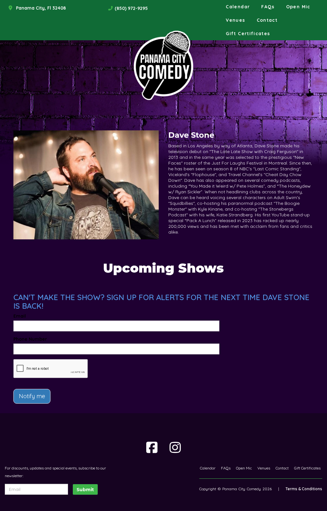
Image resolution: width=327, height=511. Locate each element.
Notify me (32, 396)
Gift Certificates (248, 33)
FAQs (267, 7)
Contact (267, 20)
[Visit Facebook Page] (151, 447)
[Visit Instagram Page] (175, 447)
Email (19, 316)
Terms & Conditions (303, 488)
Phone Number (30, 339)
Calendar (238, 7)
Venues (235, 20)
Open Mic (298, 7)
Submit (85, 489)
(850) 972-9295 (131, 8)
